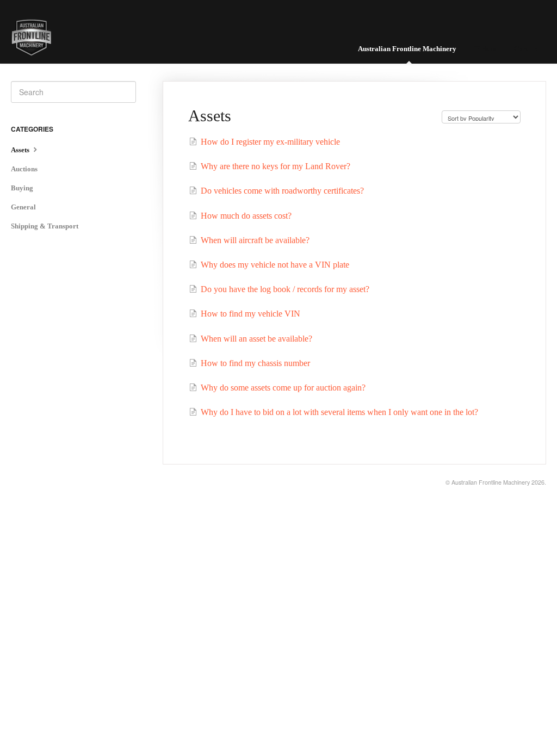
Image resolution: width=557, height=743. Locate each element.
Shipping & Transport (44, 226)
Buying (22, 188)
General (23, 207)
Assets (21, 150)
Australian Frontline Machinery (407, 49)
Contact (526, 49)
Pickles (485, 49)
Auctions (24, 169)
